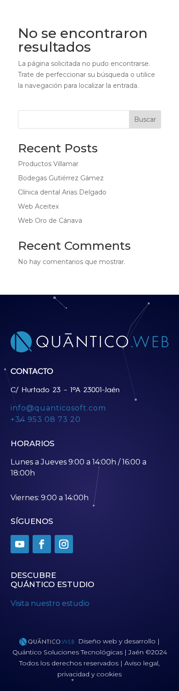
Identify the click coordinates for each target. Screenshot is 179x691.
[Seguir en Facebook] (42, 544)
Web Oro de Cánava (50, 220)
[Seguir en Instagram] (64, 544)
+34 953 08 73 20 (46, 419)
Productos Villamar (48, 164)
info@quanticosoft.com (58, 408)
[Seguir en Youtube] (20, 544)
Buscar (145, 119)
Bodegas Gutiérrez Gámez (61, 178)
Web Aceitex (38, 206)
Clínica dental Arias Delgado (62, 192)
